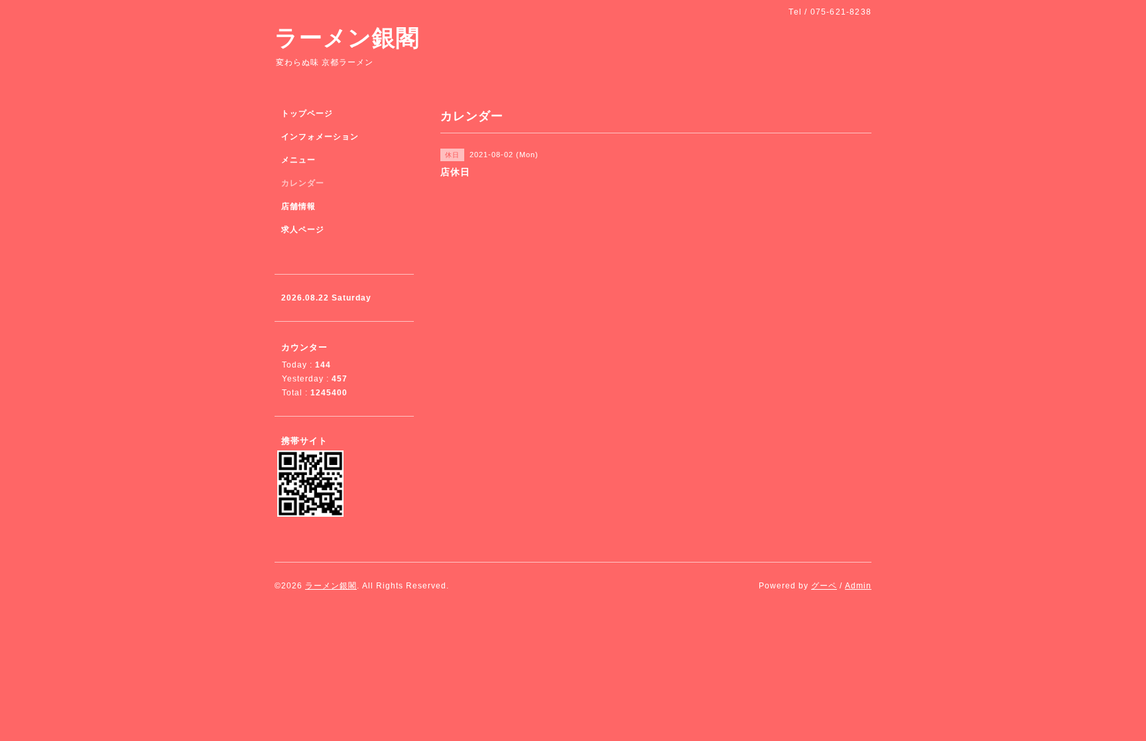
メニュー (298, 160)
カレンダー (302, 183)
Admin (858, 585)
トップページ (307, 113)
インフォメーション (320, 136)
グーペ (824, 585)
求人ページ (302, 229)
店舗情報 (298, 206)
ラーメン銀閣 (347, 37)
